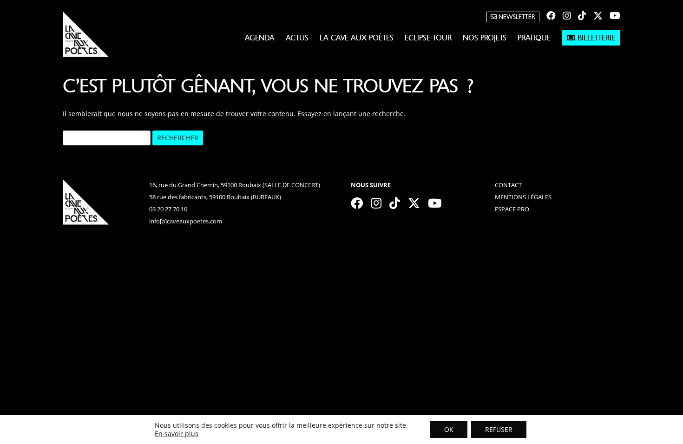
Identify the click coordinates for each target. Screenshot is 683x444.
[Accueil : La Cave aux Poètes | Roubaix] (86, 37)
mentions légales (523, 197)
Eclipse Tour (428, 37)
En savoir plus (176, 434)
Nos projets (484, 37)
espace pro (512, 209)
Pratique (534, 37)
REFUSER (498, 429)
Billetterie (595, 37)
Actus (297, 37)
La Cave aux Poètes (357, 37)
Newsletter (516, 17)
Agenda (260, 37)
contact (508, 185)
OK (448, 429)
